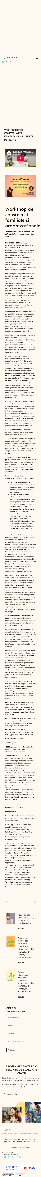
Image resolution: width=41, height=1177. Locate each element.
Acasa (7, 1139)
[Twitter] (20, 1157)
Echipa (24, 1139)
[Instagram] (16, 1157)
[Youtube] (5, 1157)
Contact (35, 1142)
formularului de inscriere (14, 768)
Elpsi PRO (7, 1142)
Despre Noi (16, 1139)
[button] (37, 58)
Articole (27, 1142)
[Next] (28, 902)
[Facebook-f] (12, 1157)
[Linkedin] (9, 1157)
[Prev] (12, 902)
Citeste (21, 928)
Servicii (32, 1139)
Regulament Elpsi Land (20, 1147)
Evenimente (17, 1142)
